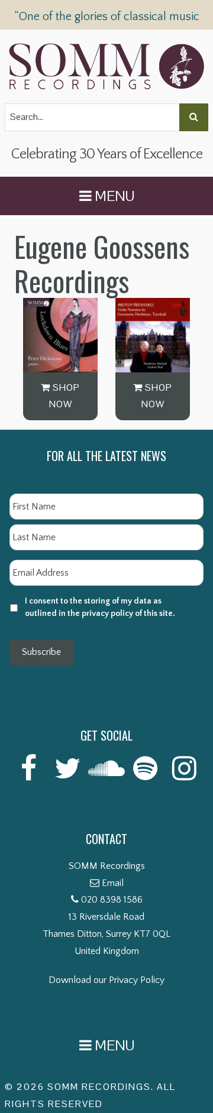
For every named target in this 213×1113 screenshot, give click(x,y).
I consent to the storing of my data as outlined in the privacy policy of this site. (100, 607)
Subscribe (41, 652)
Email (113, 883)
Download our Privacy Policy (106, 980)
